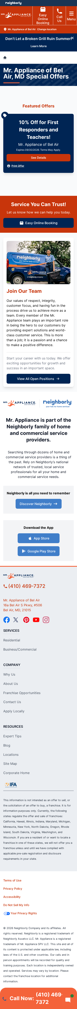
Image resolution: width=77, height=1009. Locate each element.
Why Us (9, 674)
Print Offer (17, 165)
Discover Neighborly (36, 504)
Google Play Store (41, 551)
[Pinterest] (26, 620)
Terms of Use (12, 880)
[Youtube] (36, 620)
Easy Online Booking (42, 19)
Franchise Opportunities (21, 693)
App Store (41, 538)
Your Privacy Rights (23, 913)
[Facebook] (6, 620)
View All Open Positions (35, 379)
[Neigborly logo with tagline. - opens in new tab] (58, 403)
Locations (10, 754)
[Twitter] (16, 620)
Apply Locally (13, 711)
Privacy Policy (12, 888)
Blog (6, 745)
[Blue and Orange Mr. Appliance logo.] (19, 403)
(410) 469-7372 (26, 586)
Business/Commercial (20, 649)
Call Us (59, 19)
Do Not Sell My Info (16, 905)
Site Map (10, 764)
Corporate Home (16, 773)
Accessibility (12, 896)
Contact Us (12, 702)
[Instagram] (46, 620)
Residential (11, 640)
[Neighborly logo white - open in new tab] (13, 3)
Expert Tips (12, 736)
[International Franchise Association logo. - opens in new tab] (10, 784)
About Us (10, 684)
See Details (38, 157)
